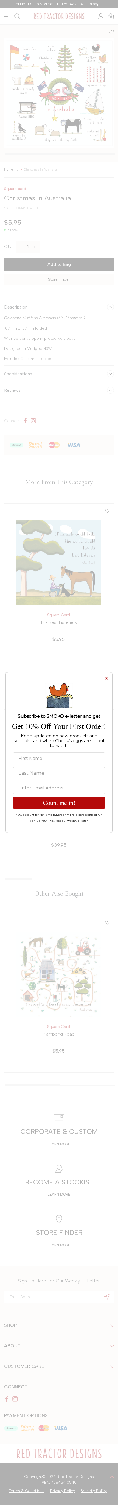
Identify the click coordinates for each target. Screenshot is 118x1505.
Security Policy (94, 1491)
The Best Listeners (58, 622)
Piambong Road (59, 1034)
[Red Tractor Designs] (59, 16)
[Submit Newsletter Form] (107, 1297)
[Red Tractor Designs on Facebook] (25, 420)
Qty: (8, 246)
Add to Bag (59, 264)
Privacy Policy (62, 1491)
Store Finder (59, 279)
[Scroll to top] (112, 1477)
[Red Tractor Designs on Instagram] (33, 420)
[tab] (60, 154)
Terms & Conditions (26, 1491)
